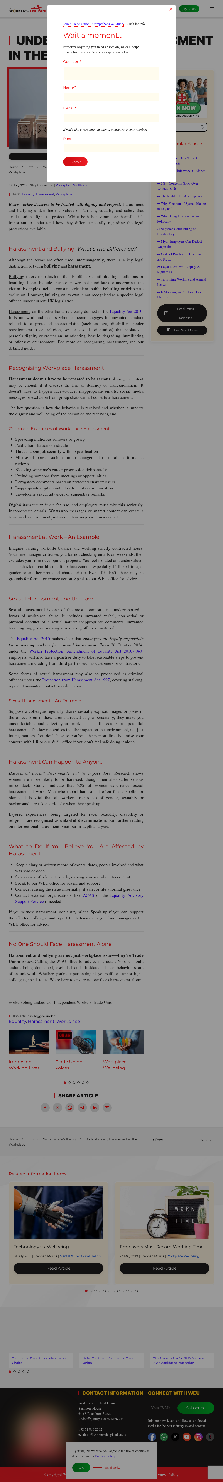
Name (69, 87)
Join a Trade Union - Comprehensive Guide (93, 23)
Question (72, 62)
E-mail (69, 108)
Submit (75, 162)
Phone (69, 139)
